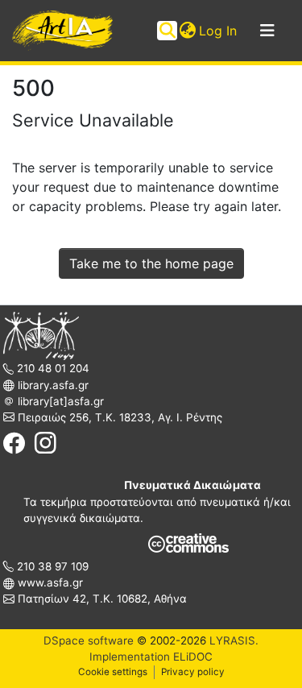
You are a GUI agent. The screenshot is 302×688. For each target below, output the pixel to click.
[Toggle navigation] (267, 31)
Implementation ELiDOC (151, 656)
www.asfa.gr (48, 582)
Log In (218, 31)
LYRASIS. (234, 640)
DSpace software (88, 640)
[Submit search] (167, 30)
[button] (187, 30)
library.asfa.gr (51, 385)
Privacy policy (193, 672)
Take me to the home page (151, 263)
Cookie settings (112, 672)
